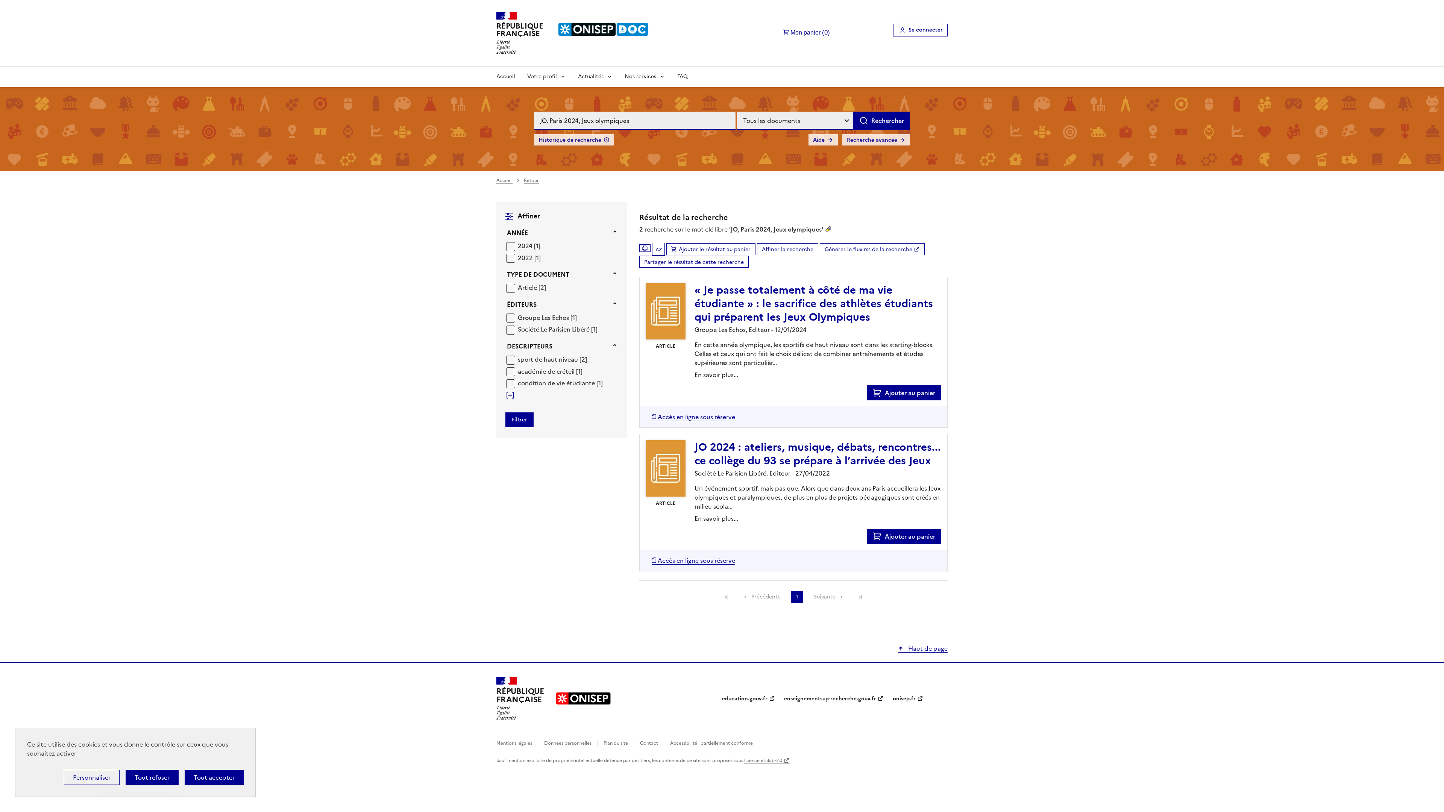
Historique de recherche (569, 140)
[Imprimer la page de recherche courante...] (645, 248)
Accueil (505, 76)
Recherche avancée (872, 140)
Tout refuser (152, 777)
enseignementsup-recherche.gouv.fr (830, 699)
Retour (531, 180)
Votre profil (542, 76)
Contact (649, 743)
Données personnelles (568, 743)
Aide (819, 140)
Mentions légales (514, 743)
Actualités (591, 76)
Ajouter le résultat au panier (715, 249)
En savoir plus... (716, 374)
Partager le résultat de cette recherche (694, 262)
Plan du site (616, 743)
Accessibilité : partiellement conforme (711, 743)
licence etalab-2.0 (763, 760)
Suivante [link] (825, 597)
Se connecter (926, 30)
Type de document (538, 274)
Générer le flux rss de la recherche (868, 249)
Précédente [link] (766, 597)
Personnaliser (92, 777)
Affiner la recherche (787, 249)
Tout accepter (214, 777)
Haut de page (927, 648)
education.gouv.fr (745, 699)
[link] (726, 597)
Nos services (640, 76)
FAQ (682, 76)
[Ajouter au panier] (879, 393)
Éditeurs (522, 304)
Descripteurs (529, 346)
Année (517, 232)
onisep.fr (904, 699)
